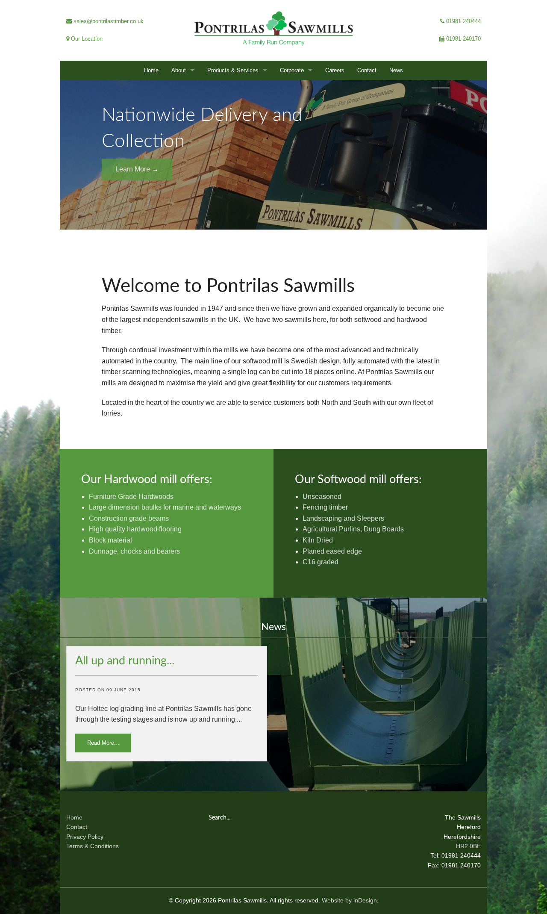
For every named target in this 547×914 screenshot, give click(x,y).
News (396, 70)
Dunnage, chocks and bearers (134, 551)
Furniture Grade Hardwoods (131, 496)
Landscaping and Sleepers (343, 518)
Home (151, 70)
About (178, 70)
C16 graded (320, 562)
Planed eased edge (332, 551)
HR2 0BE (468, 846)
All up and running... (124, 660)
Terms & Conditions (92, 846)
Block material (110, 540)
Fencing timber (325, 507)
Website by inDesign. (350, 900)
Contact (366, 70)
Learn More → (137, 169)
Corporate (292, 70)
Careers (334, 70)
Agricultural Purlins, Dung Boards (353, 529)
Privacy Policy (84, 836)
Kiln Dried (318, 540)
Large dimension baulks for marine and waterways (165, 507)
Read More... (103, 743)
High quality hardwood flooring (135, 529)
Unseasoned (322, 496)
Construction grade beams (129, 518)
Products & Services (233, 70)
